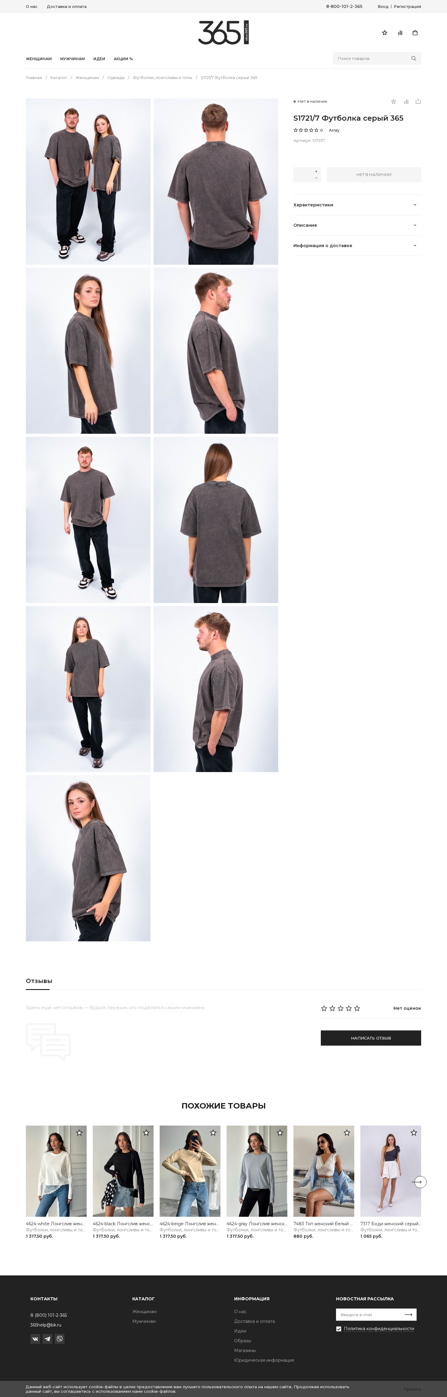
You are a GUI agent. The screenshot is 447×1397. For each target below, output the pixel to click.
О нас (32, 6)
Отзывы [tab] (39, 981)
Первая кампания (355, 1338)
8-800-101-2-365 (344, 6)
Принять (412, 1389)
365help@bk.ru (45, 1325)
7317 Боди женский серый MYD (390, 1224)
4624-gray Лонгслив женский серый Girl (257, 1224)
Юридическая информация (264, 1360)
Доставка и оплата (67, 6)
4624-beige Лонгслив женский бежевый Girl (190, 1224)
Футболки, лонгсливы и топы (56, 1230)
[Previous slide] (26, 1182)
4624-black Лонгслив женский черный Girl (123, 1224)
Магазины (245, 1350)
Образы (242, 1341)
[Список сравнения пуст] (400, 32)
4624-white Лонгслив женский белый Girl (56, 1224)
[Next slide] (420, 1182)
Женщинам (39, 59)
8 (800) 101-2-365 (48, 1315)
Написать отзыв (371, 1038)
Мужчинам (72, 59)
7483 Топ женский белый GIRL (323, 1224)
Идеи (240, 1331)
